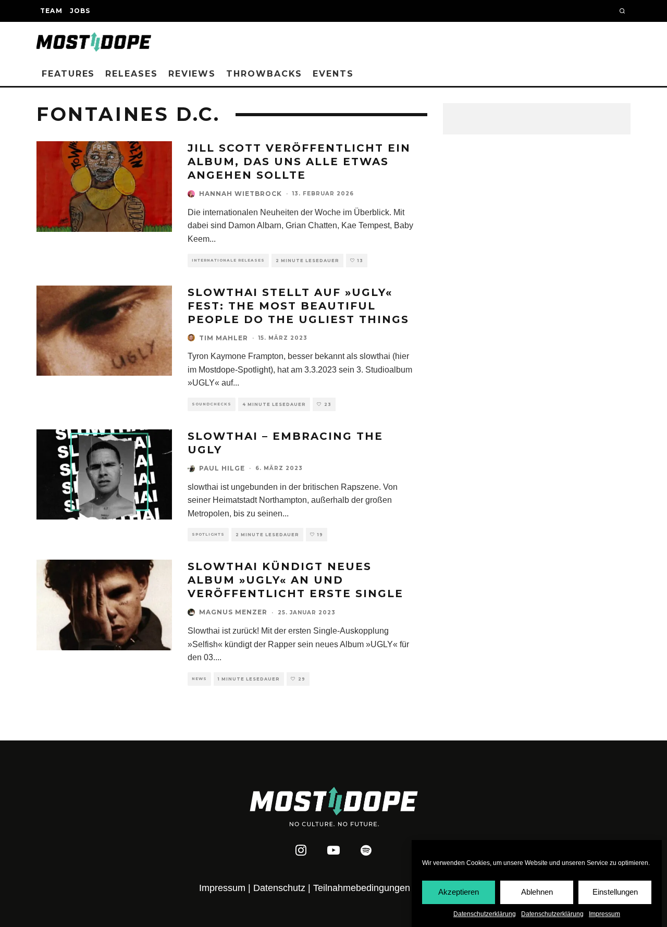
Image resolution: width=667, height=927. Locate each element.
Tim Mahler (223, 338)
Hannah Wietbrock (240, 193)
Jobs (80, 11)
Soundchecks (211, 404)
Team (51, 11)
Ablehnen (537, 891)
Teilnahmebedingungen (361, 888)
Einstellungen (615, 891)
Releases (131, 74)
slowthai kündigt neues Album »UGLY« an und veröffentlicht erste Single (295, 580)
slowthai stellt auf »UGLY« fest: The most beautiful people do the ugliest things (298, 306)
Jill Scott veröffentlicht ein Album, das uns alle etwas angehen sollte (299, 161)
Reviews (192, 74)
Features (68, 74)
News (199, 678)
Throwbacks (264, 74)
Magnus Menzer (233, 612)
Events (333, 74)
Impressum (604, 914)
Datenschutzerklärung (484, 914)
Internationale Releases (228, 260)
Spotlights (208, 534)
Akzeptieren (458, 891)
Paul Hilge (222, 468)
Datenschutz (279, 888)
